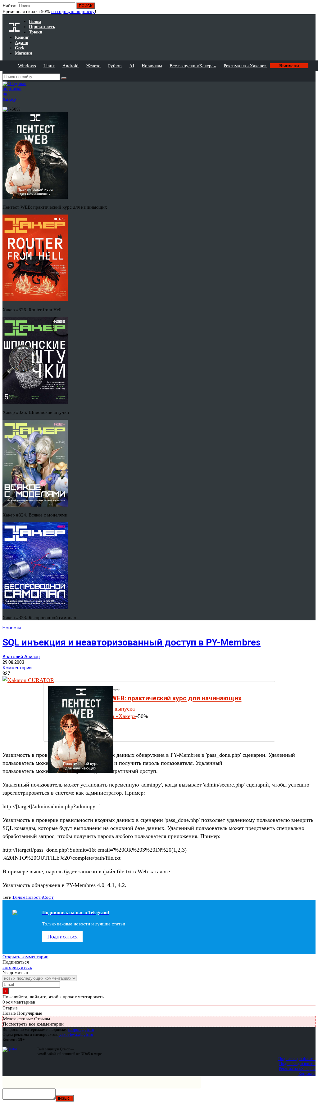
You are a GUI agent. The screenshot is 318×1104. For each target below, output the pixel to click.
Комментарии (17, 668)
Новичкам (152, 65)
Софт (48, 897)
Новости (11, 628)
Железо (93, 65)
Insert (64, 1098)
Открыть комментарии (25, 956)
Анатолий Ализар (21, 656)
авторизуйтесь (17, 967)
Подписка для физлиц (297, 1058)
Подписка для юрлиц (297, 1063)
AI (131, 65)
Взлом (19, 897)
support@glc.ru (81, 1029)
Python (115, 65)
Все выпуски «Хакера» (193, 65)
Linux (49, 65)
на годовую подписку (73, 11)
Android (70, 65)
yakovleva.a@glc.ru (76, 1034)
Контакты (307, 1073)
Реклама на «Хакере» (245, 65)
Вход (311, 8)
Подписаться (62, 936)
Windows (27, 65)
